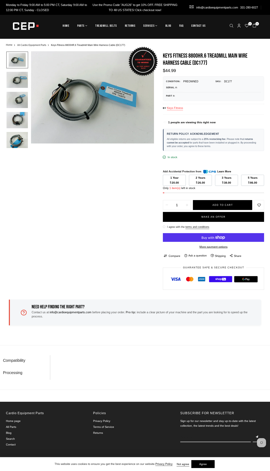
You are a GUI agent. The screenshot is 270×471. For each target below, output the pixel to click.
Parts (81, 26)
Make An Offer (213, 217)
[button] (231, 26)
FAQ (181, 26)
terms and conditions (197, 226)
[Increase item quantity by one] (187, 205)
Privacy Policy (101, 421)
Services (149, 26)
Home (66, 26)
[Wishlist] (247, 26)
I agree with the (187, 226)
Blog (168, 26)
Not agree (183, 464)
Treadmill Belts (106, 26)
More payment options (213, 246)
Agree (203, 464)
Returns (130, 26)
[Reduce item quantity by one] (167, 205)
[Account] (239, 26)
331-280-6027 (249, 7)
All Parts (11, 426)
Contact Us (198, 26)
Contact (11, 444)
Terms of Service (103, 426)
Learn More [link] (224, 171)
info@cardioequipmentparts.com (216, 7)
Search (10, 438)
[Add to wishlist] (259, 205)
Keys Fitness (175, 107)
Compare (174, 255)
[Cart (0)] (254, 26)
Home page (13, 421)
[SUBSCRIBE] (257, 437)
